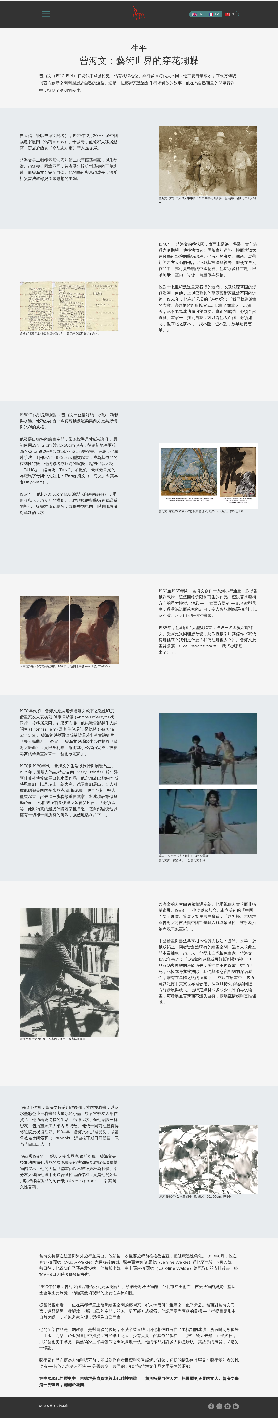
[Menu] (45, 14)
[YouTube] (227, 1406)
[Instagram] (219, 1406)
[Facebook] (211, 1406)
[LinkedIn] (236, 1406)
